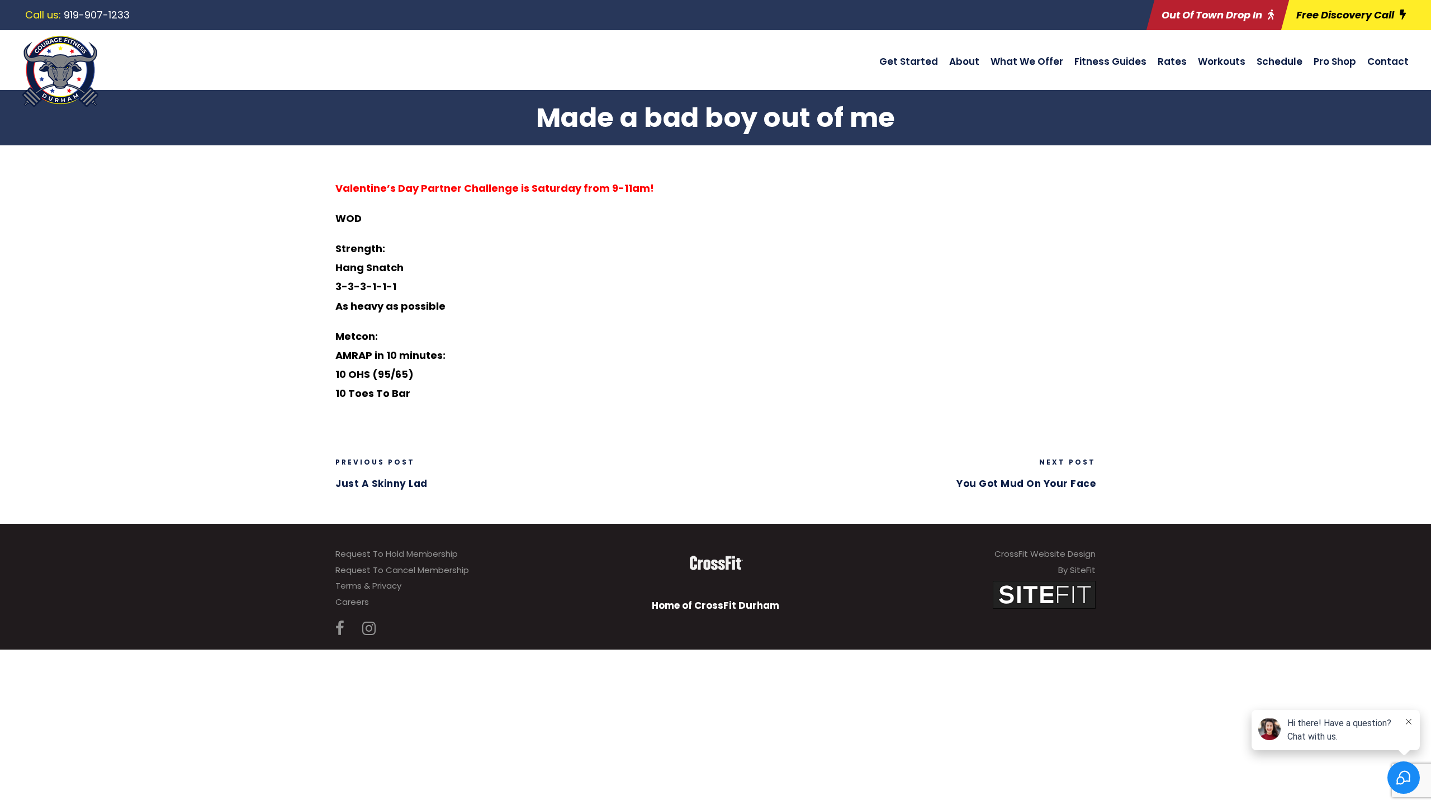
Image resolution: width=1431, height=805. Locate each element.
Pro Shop (1335, 61)
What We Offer (1027, 61)
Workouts (1221, 61)
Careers (352, 602)
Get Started (908, 61)
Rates (1172, 61)
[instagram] (369, 628)
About (964, 61)
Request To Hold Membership (396, 554)
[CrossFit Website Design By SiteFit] (1044, 594)
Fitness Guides (1110, 61)
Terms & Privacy (368, 585)
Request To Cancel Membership (402, 570)
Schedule (1279, 61)
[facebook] (339, 628)
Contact (1388, 61)
